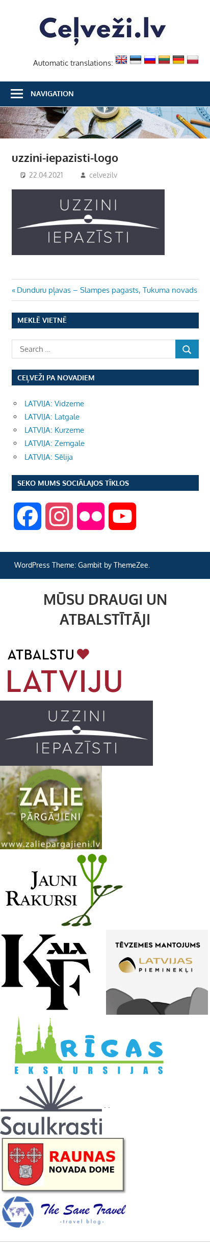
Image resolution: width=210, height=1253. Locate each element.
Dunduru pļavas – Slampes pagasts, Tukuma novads (106, 290)
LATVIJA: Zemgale (54, 443)
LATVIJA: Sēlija (48, 457)
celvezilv (103, 175)
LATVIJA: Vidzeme (54, 403)
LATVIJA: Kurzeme (54, 430)
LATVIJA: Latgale (52, 417)
